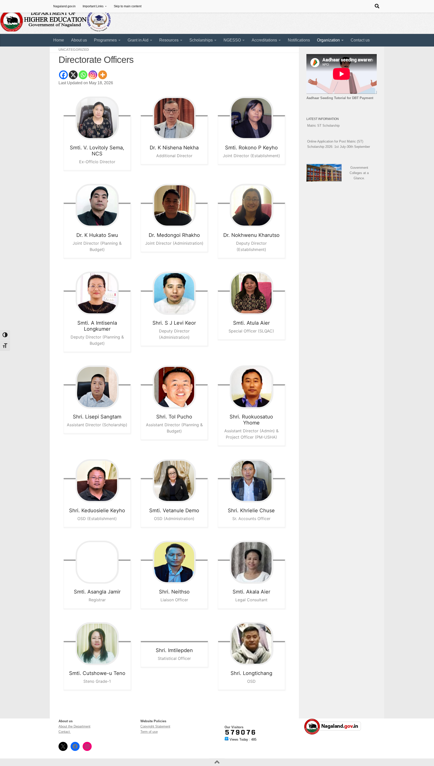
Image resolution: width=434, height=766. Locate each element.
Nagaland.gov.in (64, 6)
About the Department (74, 726)
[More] (102, 74)
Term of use (149, 732)
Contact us (360, 40)
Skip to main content (127, 6)
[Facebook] (63, 74)
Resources (169, 40)
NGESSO (232, 40)
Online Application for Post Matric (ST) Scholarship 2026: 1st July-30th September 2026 (338, 141)
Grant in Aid (138, 40)
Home (58, 40)
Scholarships (201, 40)
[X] (73, 74)
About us (79, 40)
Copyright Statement (155, 726)
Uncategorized (74, 50)
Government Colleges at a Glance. (359, 173)
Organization (328, 40)
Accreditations (264, 40)
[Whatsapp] (83, 74)
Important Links (93, 6)
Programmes (105, 40)
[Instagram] (92, 74)
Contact (65, 732)
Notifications (299, 40)
